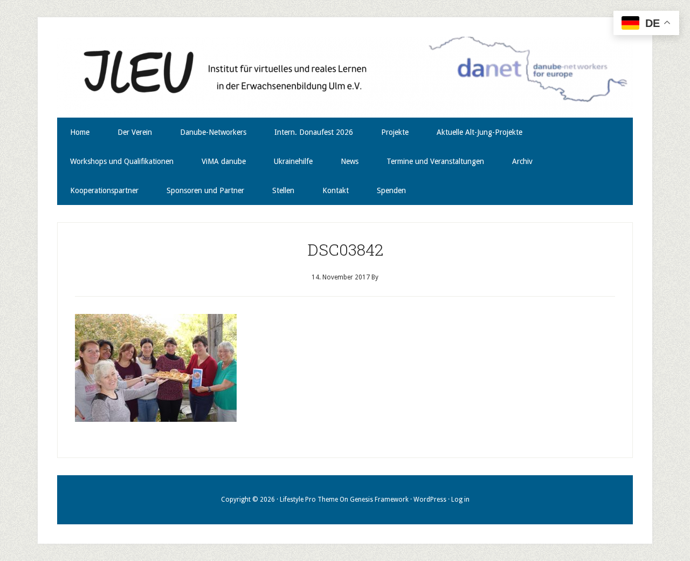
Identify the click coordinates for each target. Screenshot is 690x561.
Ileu (345, 77)
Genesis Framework (379, 499)
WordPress (429, 499)
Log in (460, 499)
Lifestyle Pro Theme (309, 499)
